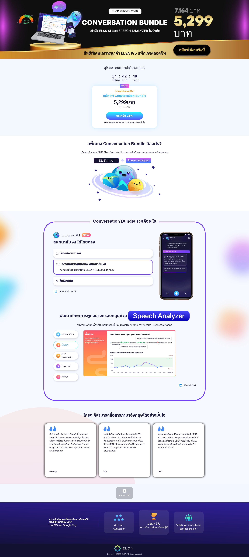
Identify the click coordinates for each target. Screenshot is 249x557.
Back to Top (124, 495)
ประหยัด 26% (124, 116)
